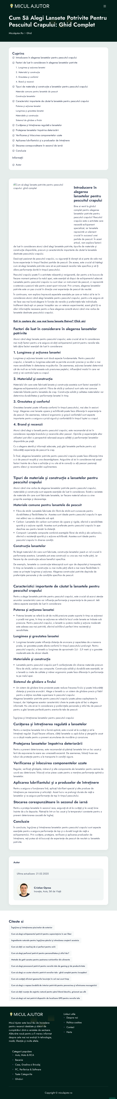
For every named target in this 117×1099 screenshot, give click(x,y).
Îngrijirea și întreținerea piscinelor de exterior (31, 927)
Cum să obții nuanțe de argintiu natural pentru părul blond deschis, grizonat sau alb (48, 991)
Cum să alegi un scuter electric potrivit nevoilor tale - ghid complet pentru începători (49, 972)
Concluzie (21, 150)
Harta (69, 1032)
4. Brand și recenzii (25, 81)
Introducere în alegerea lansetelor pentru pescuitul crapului (46, 57)
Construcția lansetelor (25, 96)
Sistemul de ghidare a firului (29, 120)
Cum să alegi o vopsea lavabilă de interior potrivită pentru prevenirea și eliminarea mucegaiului (54, 985)
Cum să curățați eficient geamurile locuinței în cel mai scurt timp (40, 978)
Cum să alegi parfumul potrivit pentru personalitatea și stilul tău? (40, 953)
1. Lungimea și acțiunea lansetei (30, 67)
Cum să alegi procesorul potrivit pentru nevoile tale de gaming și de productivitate (48, 966)
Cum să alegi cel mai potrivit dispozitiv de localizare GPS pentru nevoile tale (45, 998)
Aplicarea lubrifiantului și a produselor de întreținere (43, 140)
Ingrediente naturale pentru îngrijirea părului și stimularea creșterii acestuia (45, 940)
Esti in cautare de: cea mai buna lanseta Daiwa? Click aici (49, 321)
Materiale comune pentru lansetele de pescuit (37, 91)
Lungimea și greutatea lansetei (30, 110)
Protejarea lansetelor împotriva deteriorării (37, 130)
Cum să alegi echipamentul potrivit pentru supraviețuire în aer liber (41, 933)
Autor (18, 164)
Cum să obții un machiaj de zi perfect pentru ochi (33, 946)
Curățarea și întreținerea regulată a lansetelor (39, 125)
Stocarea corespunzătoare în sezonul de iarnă (39, 145)
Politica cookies (74, 1022)
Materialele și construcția (27, 115)
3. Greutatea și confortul (27, 77)
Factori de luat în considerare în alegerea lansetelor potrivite (46, 62)
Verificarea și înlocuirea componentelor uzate (39, 135)
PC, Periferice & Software (28, 1069)
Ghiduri (19, 1079)
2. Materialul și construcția (28, 72)
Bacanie (19, 1060)
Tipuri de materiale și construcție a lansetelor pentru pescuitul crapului (52, 86)
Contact (70, 1027)
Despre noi (72, 1017)
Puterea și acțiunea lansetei (28, 106)
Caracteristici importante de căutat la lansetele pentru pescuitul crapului (52, 101)
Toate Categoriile (23, 1074)
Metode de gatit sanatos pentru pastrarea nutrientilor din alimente (40, 959)
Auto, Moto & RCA (24, 1055)
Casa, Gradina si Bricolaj (27, 1064)
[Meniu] (104, 6)
